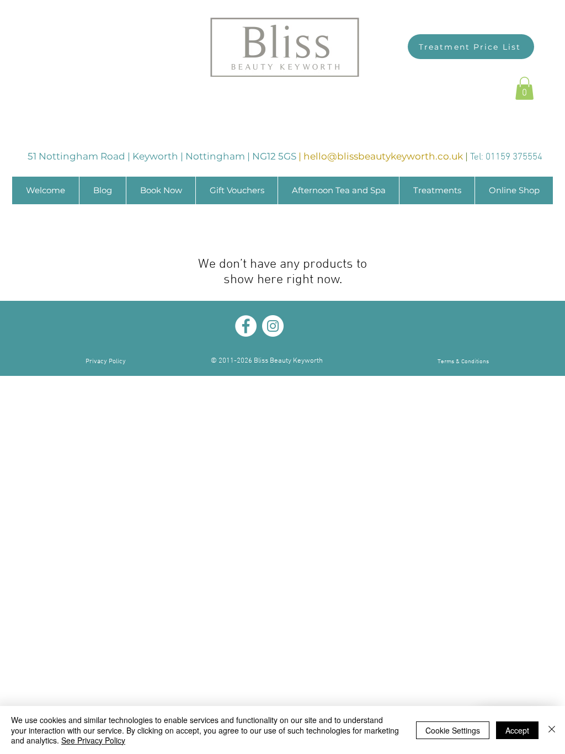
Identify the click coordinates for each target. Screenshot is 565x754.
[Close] (551, 730)
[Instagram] (273, 326)
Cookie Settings (452, 730)
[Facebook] (246, 326)
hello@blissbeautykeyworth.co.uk (383, 156)
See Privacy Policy (93, 740)
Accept (517, 730)
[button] (524, 88)
